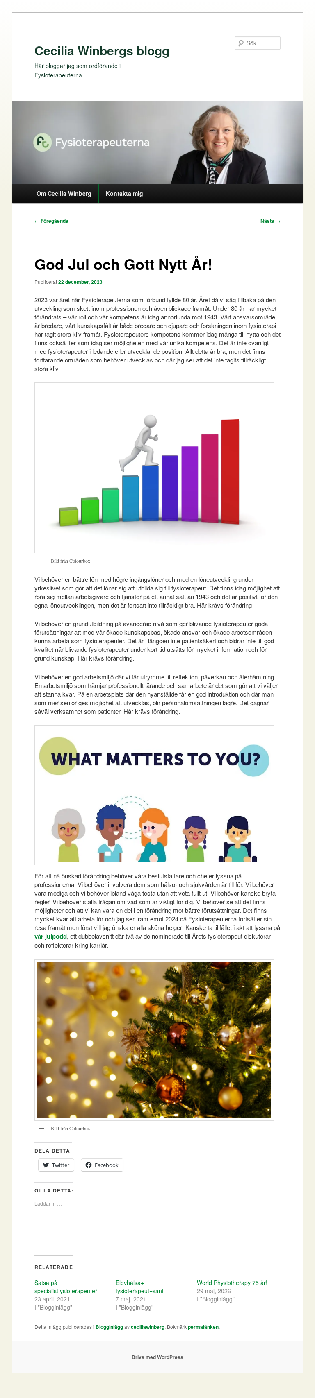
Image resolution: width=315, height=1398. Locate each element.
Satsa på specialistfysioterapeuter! (66, 1286)
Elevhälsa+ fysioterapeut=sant (140, 1286)
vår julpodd (50, 936)
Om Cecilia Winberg (64, 193)
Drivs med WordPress (157, 1357)
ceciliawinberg (147, 1326)
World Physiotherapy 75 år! (232, 1282)
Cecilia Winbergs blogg (101, 50)
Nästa (270, 220)
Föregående (51, 220)
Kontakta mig (124, 193)
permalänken (203, 1326)
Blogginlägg (109, 1326)
